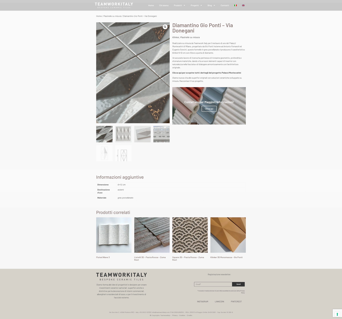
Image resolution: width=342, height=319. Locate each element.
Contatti (225, 5)
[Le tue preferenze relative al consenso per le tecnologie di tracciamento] (337, 314)
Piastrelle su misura (112, 16)
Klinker (175, 37)
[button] (165, 26)
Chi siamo (164, 5)
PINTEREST (236, 301)
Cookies (182, 315)
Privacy (175, 315)
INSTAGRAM (202, 301)
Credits (189, 315)
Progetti (195, 5)
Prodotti (178, 5)
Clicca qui (209, 108)
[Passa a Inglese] (243, 5)
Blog (210, 5)
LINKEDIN (219, 301)
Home (151, 5)
